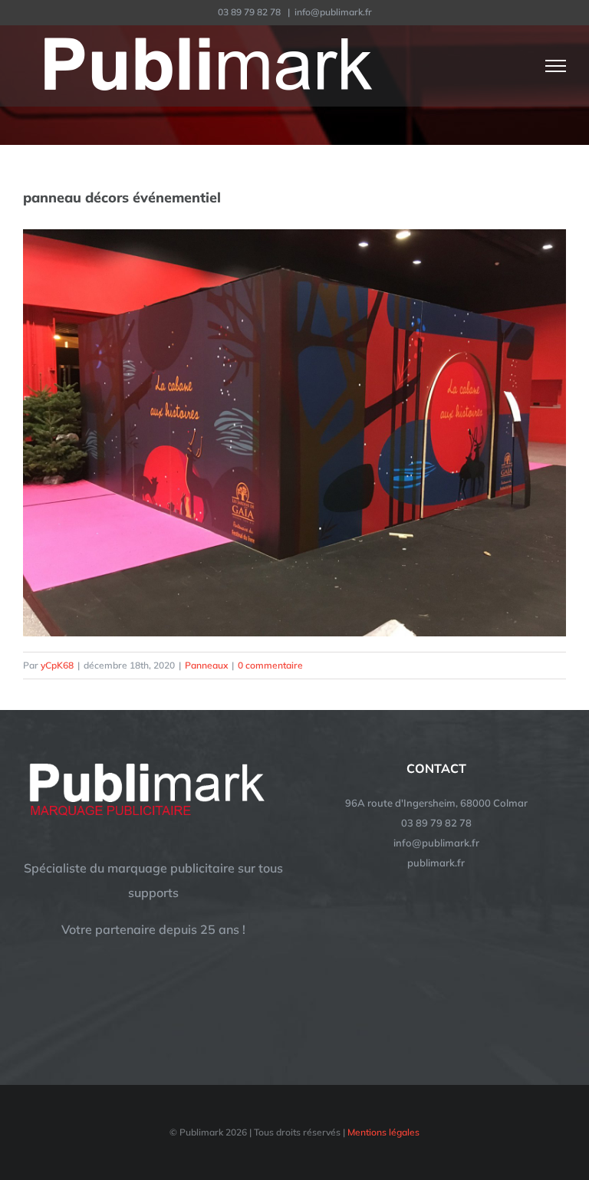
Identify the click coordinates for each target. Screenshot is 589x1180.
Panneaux (206, 665)
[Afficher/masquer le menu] (556, 66)
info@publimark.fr (333, 12)
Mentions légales (383, 1132)
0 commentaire (270, 665)
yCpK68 (57, 665)
